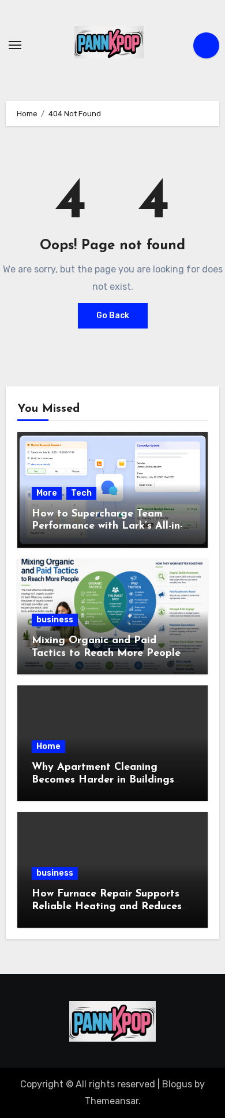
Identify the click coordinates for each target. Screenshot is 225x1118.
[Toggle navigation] (15, 45)
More (46, 493)
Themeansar (111, 1100)
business (54, 620)
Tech (81, 493)
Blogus (177, 1084)
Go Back (112, 315)
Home (48, 746)
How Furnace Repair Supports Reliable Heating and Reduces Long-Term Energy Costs (107, 906)
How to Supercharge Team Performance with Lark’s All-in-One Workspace (107, 526)
